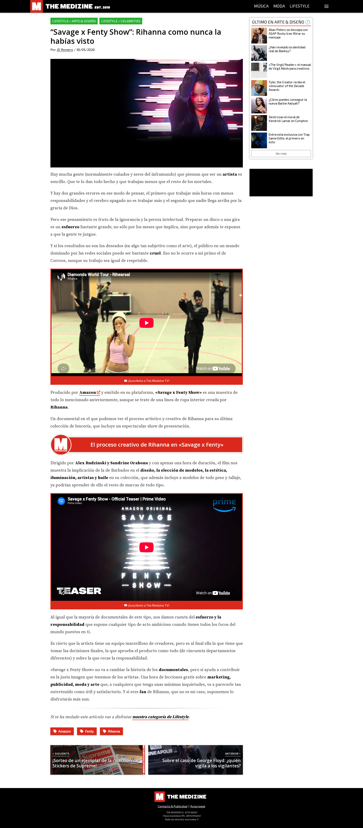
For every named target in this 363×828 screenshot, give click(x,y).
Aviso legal (197, 806)
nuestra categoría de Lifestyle (160, 717)
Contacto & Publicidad (172, 806)
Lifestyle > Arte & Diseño (74, 21)
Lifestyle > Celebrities (120, 21)
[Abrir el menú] (326, 6)
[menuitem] (261, 6)
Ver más (281, 153)
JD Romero (65, 50)
